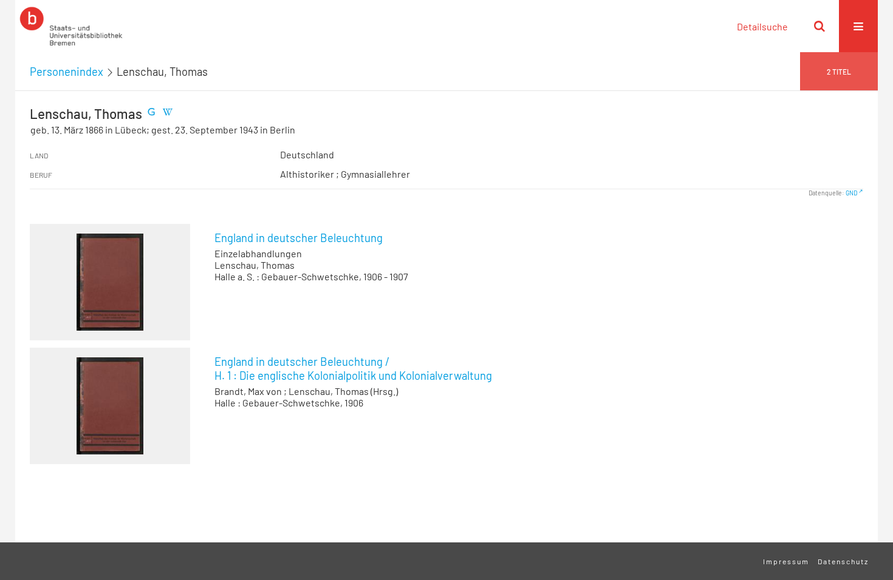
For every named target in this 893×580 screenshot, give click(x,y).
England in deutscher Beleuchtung (298, 237)
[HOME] (71, 26)
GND (851, 193)
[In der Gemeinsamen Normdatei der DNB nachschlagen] (151, 113)
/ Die (353, 368)
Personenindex (66, 71)
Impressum (786, 561)
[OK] (819, 26)
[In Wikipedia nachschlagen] (167, 113)
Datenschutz (843, 561)
